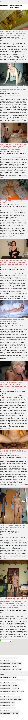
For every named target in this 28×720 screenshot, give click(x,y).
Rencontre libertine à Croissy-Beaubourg (10, 669)
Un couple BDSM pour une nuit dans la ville (13, 202)
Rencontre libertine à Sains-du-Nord (9, 696)
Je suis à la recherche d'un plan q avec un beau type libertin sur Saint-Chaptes (13, 89)
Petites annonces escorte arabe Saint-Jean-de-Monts (12, 673)
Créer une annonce (22, 2)
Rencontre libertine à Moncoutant (9, 658)
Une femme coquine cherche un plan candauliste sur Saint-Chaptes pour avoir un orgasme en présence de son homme (13, 263)
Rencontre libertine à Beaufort (8, 682)
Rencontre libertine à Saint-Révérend (10, 711)
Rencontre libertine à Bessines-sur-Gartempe (12, 691)
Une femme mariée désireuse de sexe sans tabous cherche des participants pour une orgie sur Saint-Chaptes (13, 33)
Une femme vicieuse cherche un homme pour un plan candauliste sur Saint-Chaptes (13, 451)
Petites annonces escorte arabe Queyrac (10, 699)
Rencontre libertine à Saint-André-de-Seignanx (12, 680)
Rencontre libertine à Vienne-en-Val (9, 713)
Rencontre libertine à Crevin (7, 705)
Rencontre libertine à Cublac (7, 694)
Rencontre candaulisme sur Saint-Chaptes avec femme (12, 320)
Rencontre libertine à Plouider (8, 708)
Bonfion (2, 2)
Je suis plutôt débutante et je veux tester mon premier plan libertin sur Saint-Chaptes (12, 527)
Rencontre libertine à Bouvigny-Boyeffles (11, 663)
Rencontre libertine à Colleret (8, 660)
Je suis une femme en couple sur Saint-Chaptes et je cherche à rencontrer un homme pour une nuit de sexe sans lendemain (13, 385)
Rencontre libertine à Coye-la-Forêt (9, 688)
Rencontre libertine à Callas (7, 702)
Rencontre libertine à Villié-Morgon (9, 666)
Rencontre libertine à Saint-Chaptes (9, 685)
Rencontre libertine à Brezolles (8, 677)
